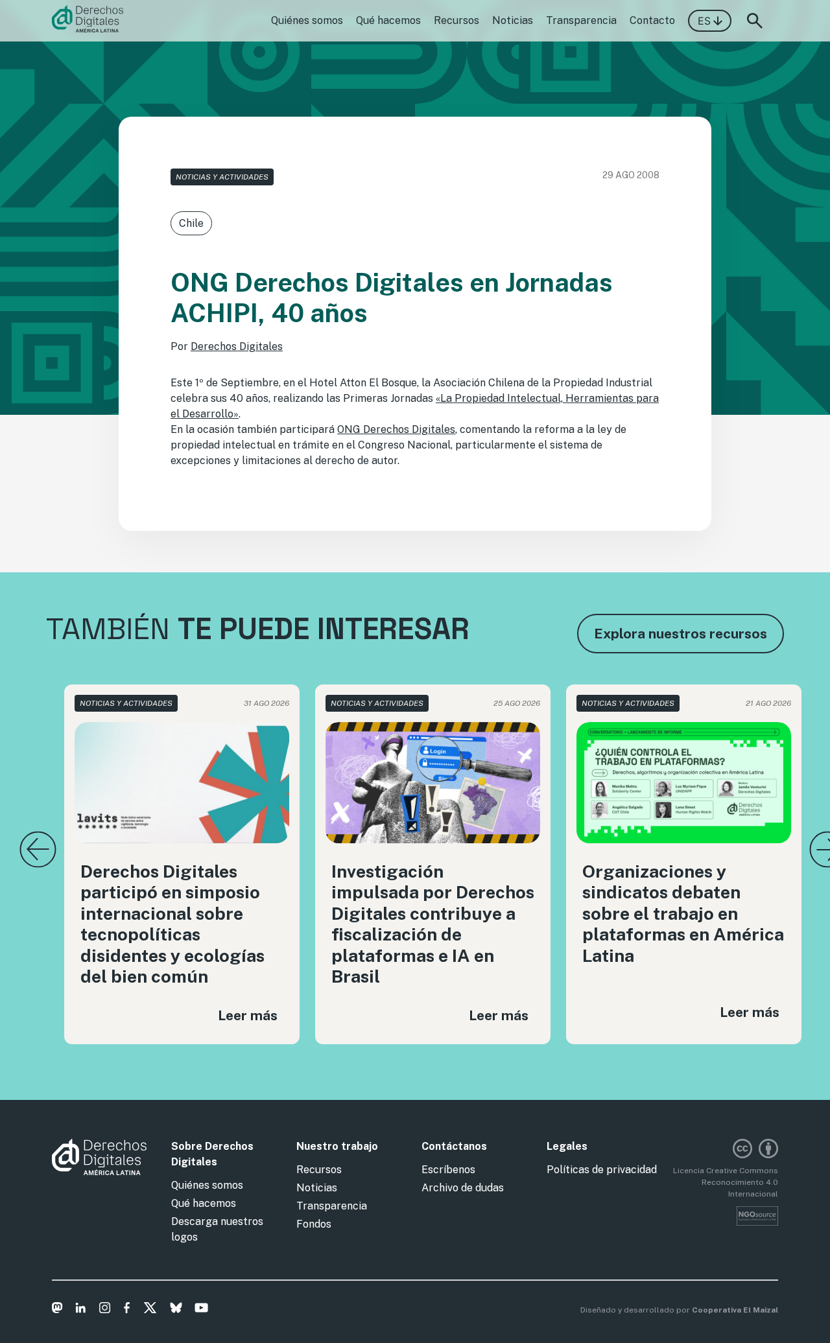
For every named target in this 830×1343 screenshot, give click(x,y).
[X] (150, 1310)
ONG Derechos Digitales (396, 429)
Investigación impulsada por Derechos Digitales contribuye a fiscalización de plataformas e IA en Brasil (432, 924)
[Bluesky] (176, 1310)
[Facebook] (126, 1310)
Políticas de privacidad (602, 1169)
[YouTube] (201, 1310)
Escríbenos (448, 1169)
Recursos (456, 20)
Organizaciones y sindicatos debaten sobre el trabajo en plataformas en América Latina (683, 913)
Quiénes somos (307, 20)
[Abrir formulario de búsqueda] (755, 21)
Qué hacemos (388, 20)
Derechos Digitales (237, 346)
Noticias (512, 20)
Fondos (313, 1224)
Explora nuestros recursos (680, 633)
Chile (191, 223)
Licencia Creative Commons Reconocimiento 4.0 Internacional (725, 1182)
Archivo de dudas (462, 1188)
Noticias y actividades (222, 176)
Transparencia (581, 20)
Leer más (248, 1015)
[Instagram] (105, 1310)
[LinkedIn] (80, 1310)
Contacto (652, 20)
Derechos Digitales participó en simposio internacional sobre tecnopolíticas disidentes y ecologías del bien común (172, 924)
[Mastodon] (57, 1310)
